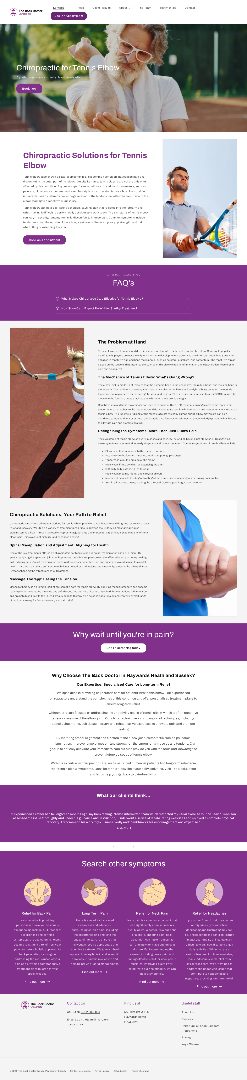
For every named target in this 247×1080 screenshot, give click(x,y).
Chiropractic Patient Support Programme (200, 1028)
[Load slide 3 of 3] (127, 847)
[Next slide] (133, 846)
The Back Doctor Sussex (31, 1071)
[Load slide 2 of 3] (123, 847)
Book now (29, 88)
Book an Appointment (44, 240)
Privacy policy (102, 1071)
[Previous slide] (113, 846)
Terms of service (140, 1071)
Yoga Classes (190, 1044)
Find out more (35, 981)
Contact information (80, 1071)
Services (187, 1019)
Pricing (186, 1037)
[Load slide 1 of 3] (120, 847)
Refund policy (120, 1071)
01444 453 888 (90, 1011)
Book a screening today (123, 647)
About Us (188, 1012)
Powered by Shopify (55, 1071)
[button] (60, 8)
